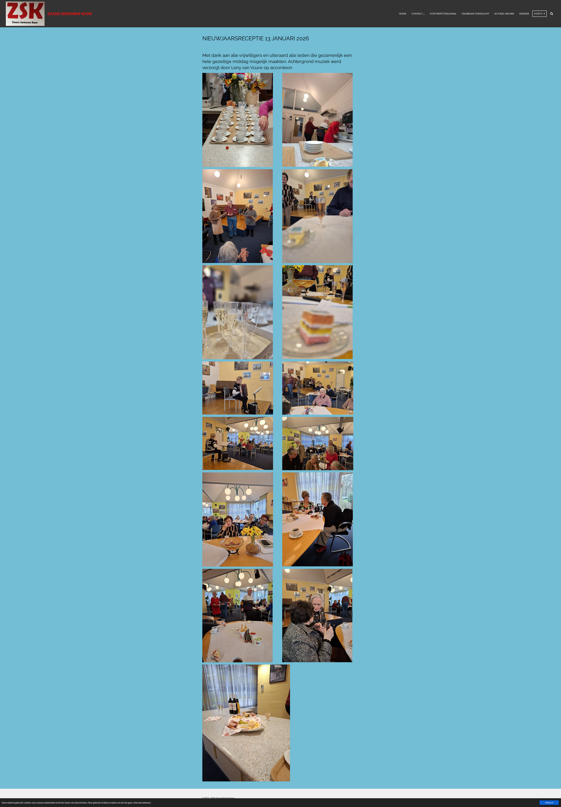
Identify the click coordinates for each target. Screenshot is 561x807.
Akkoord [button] (549, 802)
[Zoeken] (551, 14)
